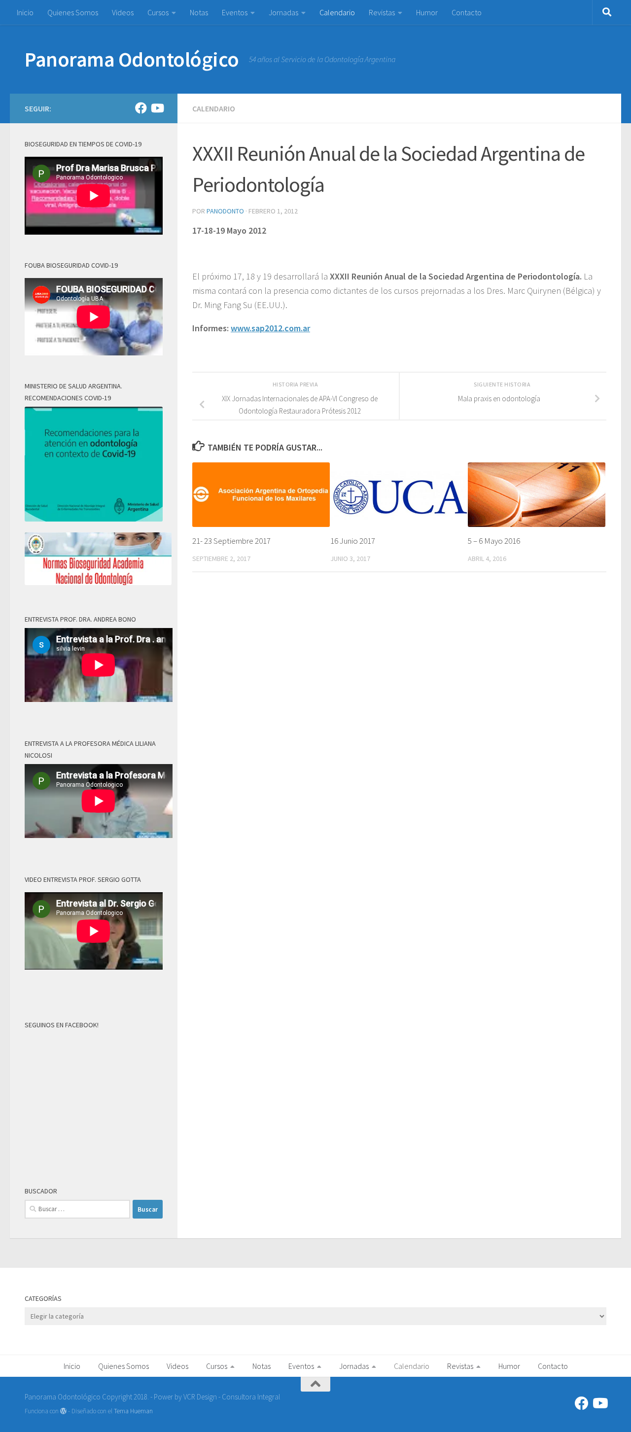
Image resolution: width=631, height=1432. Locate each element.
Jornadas (283, 12)
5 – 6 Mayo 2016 (494, 540)
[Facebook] (141, 108)
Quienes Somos (72, 12)
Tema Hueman (133, 1411)
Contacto (467, 12)
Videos (123, 12)
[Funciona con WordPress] (63, 1411)
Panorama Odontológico (132, 59)
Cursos (158, 12)
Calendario (337, 12)
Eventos (234, 12)
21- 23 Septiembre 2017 (231, 540)
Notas (199, 12)
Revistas (382, 12)
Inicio (25, 12)
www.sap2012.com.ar (270, 328)
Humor (427, 12)
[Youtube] (157, 108)
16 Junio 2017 (352, 540)
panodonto (225, 211)
